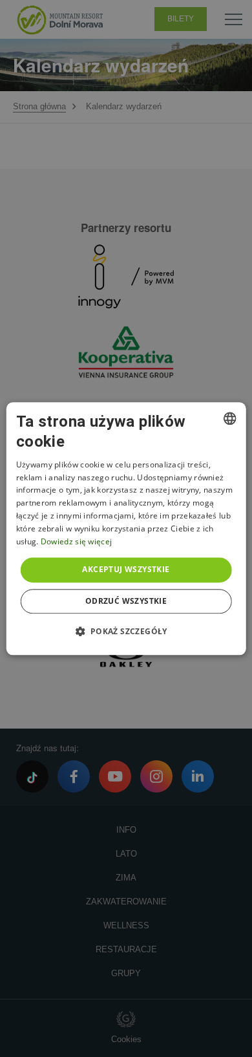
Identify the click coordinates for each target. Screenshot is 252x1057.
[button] (126, 631)
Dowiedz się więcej (76, 541)
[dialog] (126, 528)
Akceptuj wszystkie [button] (125, 569)
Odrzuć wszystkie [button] (126, 600)
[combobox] (229, 418)
